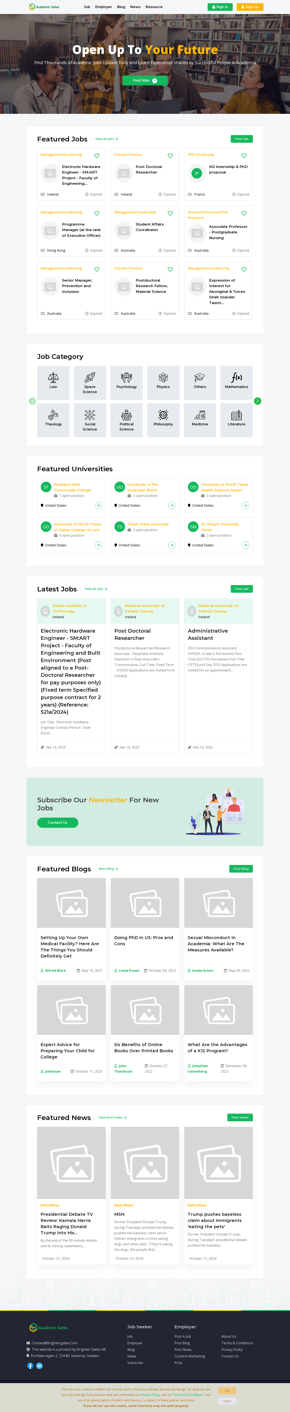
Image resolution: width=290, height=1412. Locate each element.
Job (87, 7)
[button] (257, 401)
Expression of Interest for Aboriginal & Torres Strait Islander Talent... (227, 291)
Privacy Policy (232, 1349)
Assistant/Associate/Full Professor (208, 215)
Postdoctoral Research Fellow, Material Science (152, 286)
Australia (128, 250)
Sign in (222, 7)
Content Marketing (190, 1356)
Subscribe (135, 1362)
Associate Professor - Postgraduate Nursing (228, 232)
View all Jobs (104, 139)
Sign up (252, 7)
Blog (121, 7)
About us (228, 1336)
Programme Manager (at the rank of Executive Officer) (81, 230)
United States (55, 505)
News (135, 7)
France (199, 194)
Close (227, 1401)
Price (178, 1362)
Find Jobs (142, 80)
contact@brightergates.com (54, 1343)
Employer (103, 7)
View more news (110, 1117)
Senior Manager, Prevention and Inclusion (77, 286)
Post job (242, 139)
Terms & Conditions (237, 1343)
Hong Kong (56, 250)
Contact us (58, 823)
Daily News (50, 1205)
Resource (154, 7)
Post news (240, 1117)
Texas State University (148, 524)
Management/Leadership (61, 154)
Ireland (52, 194)
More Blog (106, 869)
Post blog (241, 869)
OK (227, 1391)
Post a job (183, 1336)
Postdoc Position (128, 154)
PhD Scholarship (201, 154)
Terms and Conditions (188, 1395)
